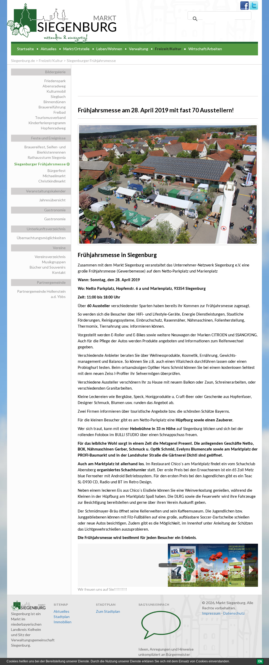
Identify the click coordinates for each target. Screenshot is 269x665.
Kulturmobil (56, 91)
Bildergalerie (55, 72)
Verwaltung (138, 48)
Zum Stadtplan (108, 611)
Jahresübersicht (52, 200)
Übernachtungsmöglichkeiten (41, 237)
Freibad (60, 112)
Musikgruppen (54, 262)
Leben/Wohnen (109, 48)
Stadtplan (62, 616)
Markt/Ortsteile (76, 48)
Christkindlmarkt (52, 181)
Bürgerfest (57, 170)
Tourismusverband (50, 117)
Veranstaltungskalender (46, 191)
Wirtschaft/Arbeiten (205, 48)
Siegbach (58, 96)
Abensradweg (54, 86)
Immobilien (62, 622)
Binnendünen (55, 102)
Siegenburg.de (23, 60)
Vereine (59, 247)
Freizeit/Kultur (168, 48)
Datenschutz (234, 613)
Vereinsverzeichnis (50, 256)
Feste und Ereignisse (48, 138)
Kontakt (59, 272)
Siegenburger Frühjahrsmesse (40, 164)
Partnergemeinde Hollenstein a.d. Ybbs (41, 294)
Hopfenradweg (53, 128)
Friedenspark (55, 80)
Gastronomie (55, 210)
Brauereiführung (52, 107)
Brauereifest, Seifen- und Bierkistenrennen (45, 149)
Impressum (211, 613)
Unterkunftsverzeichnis (46, 229)
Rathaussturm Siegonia (47, 157)
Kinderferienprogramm (47, 123)
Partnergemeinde (51, 282)
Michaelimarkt (54, 176)
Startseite (25, 48)
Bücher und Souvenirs (48, 267)
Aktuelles (48, 48)
